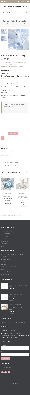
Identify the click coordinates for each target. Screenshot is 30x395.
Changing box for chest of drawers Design (18, 285)
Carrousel (3, 238)
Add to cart (13, 133)
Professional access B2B (7, 367)
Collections (7, 193)
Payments (3, 256)
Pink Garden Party (6, 236)
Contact (3, 269)
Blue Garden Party (6, 233)
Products (9, 23)
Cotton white (4, 241)
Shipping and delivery (6, 259)
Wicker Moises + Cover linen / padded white (18, 308)
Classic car (7, 192)
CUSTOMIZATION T (22, 194)
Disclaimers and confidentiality (9, 266)
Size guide (3, 264)
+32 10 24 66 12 (13, 330)
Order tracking (5, 274)
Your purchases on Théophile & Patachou (12, 254)
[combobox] (15, 12)
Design (10, 283)
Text (2, 117)
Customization (22, 193)
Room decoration (18, 23)
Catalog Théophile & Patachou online (13, 322)
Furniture (15, 283)
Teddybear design (7, 198)
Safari (22, 199)
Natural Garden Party (6, 231)
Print (4, 162)
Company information (6, 271)
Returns (3, 261)
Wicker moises (12, 305)
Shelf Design (12, 296)
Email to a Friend (13, 162)
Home (3, 23)
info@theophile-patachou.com (14, 333)
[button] (7, 203)
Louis (20, 294)
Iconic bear (7, 194)
